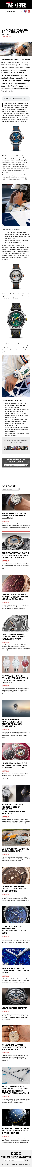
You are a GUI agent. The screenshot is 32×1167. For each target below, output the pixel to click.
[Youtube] (20, 1153)
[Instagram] (15, 1153)
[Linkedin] (17, 1153)
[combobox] (11, 489)
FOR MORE (9, 486)
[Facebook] (12, 1153)
